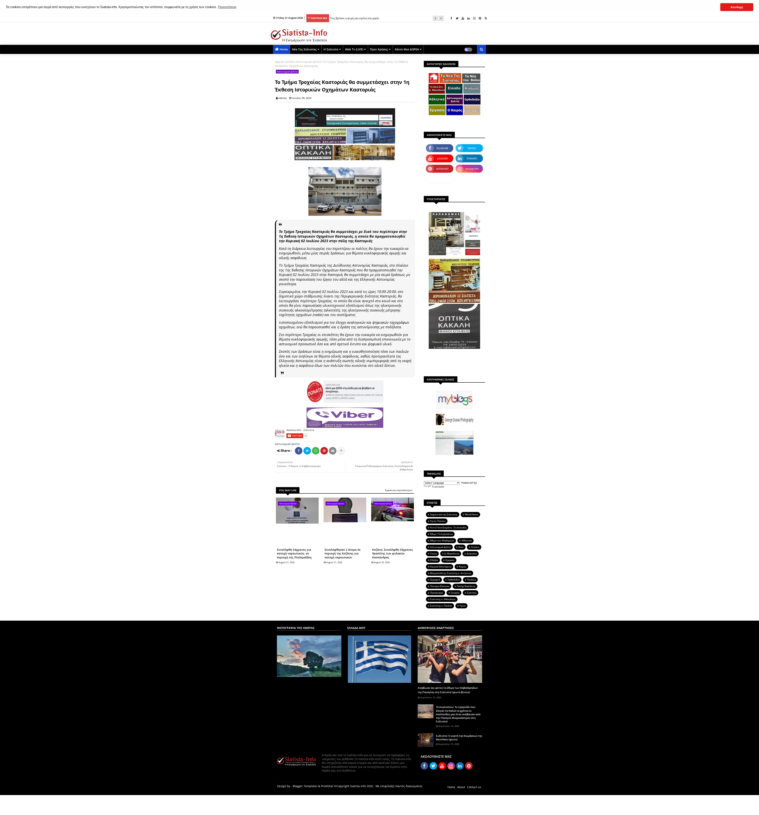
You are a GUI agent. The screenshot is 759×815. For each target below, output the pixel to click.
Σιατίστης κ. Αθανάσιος (443, 599)
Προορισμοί (436, 592)
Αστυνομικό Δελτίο (308, 62)
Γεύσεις (475, 547)
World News (471, 514)
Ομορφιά (435, 579)
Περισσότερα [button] (227, 7)
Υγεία (462, 605)
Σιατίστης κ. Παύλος (441, 605)
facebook (442, 148)
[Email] (332, 451)
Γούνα (433, 553)
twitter (472, 148)
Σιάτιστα (471, 592)
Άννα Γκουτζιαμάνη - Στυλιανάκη (448, 527)
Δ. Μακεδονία (451, 553)
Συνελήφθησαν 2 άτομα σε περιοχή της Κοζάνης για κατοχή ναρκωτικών (343, 553)
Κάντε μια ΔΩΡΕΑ (407, 49)
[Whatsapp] (315, 451)
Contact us (474, 787)
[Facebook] (298, 451)
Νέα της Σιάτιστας (304, 49)
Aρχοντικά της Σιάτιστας (443, 514)
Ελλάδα (434, 560)
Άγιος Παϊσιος (438, 521)
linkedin (472, 158)
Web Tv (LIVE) (354, 49)
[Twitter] (307, 451)
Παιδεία (471, 579)
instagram (472, 168)
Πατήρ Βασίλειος (466, 586)
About (461, 787)
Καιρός (462, 566)
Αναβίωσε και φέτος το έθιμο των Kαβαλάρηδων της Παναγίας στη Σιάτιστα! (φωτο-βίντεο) (448, 690)
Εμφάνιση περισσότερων (399, 490)
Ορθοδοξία (453, 579)
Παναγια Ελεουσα (439, 586)
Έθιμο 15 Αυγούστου (441, 534)
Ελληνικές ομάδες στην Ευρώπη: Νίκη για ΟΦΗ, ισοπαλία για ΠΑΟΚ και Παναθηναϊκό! (380, 18)
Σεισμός (455, 592)
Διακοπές (472, 553)
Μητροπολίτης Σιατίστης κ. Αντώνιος (450, 573)
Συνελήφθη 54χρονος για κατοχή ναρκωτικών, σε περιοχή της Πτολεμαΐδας (294, 553)
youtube (442, 158)
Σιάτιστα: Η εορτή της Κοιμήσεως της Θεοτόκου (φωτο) (459, 737)
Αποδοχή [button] (737, 7)
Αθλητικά (467, 540)
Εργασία (450, 560)
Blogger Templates (305, 786)
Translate (438, 486)
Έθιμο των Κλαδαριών (442, 540)
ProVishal (327, 786)
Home (284, 49)
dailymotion (439, 179)
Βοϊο (461, 547)
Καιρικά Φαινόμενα (440, 566)
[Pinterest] (324, 451)
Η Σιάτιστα (331, 49)
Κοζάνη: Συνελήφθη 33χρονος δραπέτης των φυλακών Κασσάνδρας (392, 553)
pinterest (442, 168)
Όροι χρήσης (379, 49)
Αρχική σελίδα (284, 62)
